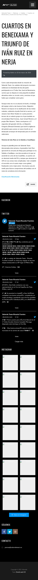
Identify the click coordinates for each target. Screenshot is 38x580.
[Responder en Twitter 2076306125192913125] (3, 336)
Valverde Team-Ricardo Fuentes (13, 236)
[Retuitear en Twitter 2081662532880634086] (7, 308)
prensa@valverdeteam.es (13, 547)
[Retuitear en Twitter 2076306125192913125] (7, 336)
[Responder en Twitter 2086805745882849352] (3, 273)
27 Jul (16, 282)
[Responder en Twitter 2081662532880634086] (3, 308)
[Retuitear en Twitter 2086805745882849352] (7, 273)
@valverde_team (7, 239)
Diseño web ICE (21, 572)
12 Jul (16, 317)
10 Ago (17, 239)
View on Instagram (20, 515)
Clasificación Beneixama (10, 177)
